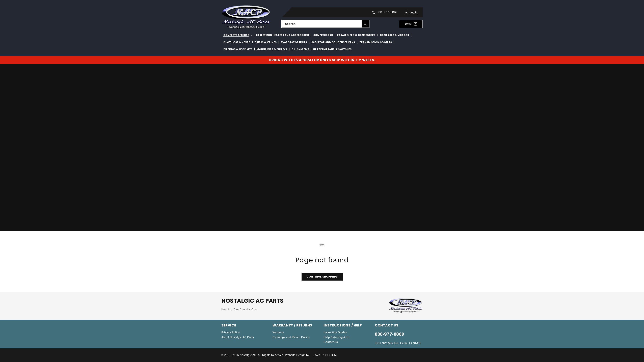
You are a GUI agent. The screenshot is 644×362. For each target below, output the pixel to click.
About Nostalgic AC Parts (237, 337)
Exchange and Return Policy (291, 337)
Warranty (278, 332)
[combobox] (325, 24)
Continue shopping (322, 276)
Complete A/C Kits (236, 35)
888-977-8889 (389, 334)
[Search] (365, 24)
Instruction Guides (335, 332)
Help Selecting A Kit (336, 337)
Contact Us (331, 342)
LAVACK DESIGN (324, 355)
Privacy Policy (230, 332)
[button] (411, 24)
